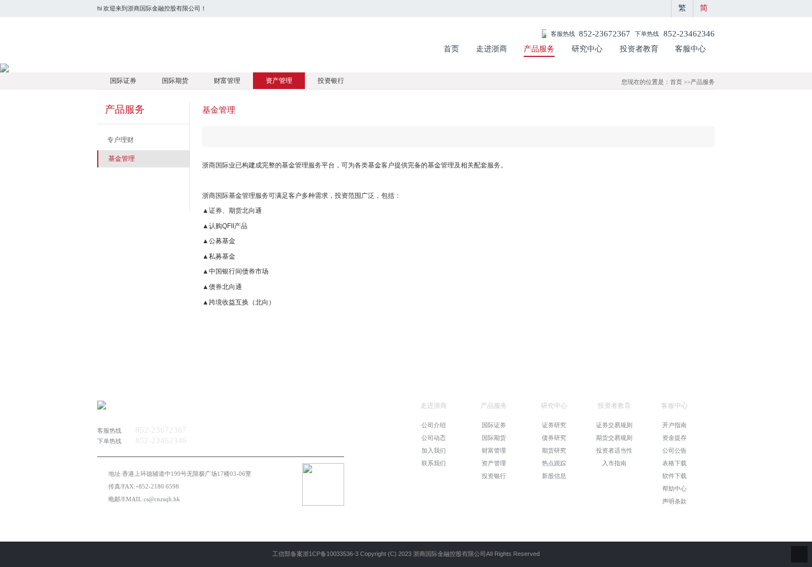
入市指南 (614, 463)
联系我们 (433, 463)
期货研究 (554, 450)
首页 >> (680, 81)
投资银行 (331, 81)
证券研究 (554, 425)
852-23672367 (604, 33)
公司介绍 (433, 425)
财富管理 (227, 81)
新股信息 (554, 476)
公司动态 (433, 437)
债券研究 (554, 437)
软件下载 (674, 476)
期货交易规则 (614, 437)
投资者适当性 (614, 450)
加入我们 (433, 450)
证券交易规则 (614, 425)
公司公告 (674, 450)
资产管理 (279, 81)
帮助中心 (674, 488)
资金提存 (674, 437)
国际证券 (123, 81)
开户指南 (674, 425)
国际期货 (175, 81)
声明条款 (674, 501)
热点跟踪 (554, 463)
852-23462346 (689, 33)
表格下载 (674, 463)
